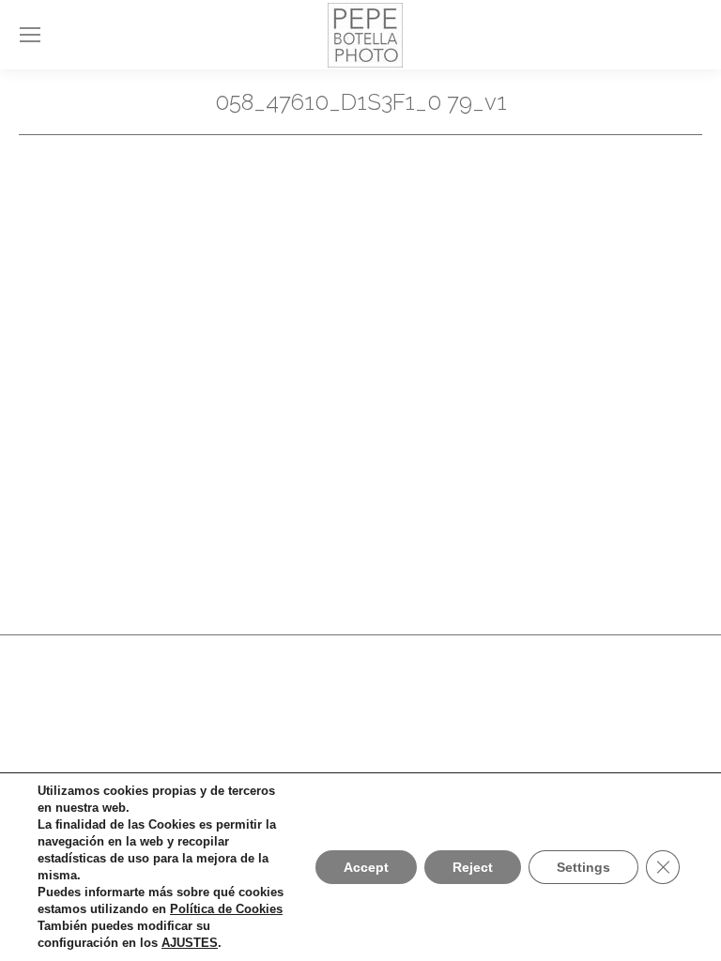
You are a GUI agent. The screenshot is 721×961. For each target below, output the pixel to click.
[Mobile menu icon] (30, 34)
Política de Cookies (226, 909)
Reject (473, 867)
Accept (366, 867)
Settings (583, 867)
